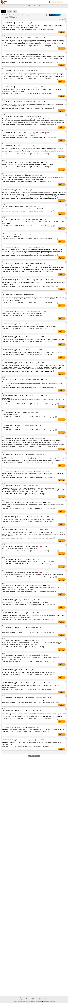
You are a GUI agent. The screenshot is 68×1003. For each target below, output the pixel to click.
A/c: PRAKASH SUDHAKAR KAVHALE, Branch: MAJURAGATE (20, 548)
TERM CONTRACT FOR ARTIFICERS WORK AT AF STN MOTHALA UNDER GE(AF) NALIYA (28, 672)
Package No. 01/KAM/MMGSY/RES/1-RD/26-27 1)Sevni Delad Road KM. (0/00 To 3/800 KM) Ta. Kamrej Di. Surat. (33, 729)
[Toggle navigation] (66, 2)
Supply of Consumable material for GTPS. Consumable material (19, 135)
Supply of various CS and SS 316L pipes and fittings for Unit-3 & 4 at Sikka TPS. (23, 313)
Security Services (20, 87)
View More (34, 756)
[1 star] (13, 15)
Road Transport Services (20, 37)
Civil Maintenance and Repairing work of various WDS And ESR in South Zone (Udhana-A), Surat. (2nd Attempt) (32, 574)
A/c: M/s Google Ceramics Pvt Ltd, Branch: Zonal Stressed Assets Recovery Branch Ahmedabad (28, 700)
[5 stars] (20, 15)
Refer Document (10, 29)
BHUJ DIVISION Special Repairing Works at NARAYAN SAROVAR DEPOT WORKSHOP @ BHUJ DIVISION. (32, 352)
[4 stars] (18, 15)
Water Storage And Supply (20, 263)
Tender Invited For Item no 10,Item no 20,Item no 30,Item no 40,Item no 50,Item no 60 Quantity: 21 (28, 164)
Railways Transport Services (20, 175)
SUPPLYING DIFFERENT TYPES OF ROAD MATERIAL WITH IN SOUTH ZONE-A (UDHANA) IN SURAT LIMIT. (33, 630)
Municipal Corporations (20, 438)
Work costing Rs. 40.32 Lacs (10, 427)
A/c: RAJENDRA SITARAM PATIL (11, 236)
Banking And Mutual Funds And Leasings (20, 234)
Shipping (18, 600)
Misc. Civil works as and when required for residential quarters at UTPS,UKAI (23, 208)
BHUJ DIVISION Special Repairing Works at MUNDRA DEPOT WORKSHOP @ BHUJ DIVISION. (29, 326)
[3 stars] (16, 15)
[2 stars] (15, 15)
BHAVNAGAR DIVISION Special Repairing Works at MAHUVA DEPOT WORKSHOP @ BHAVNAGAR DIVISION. (33, 339)
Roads (18, 412)
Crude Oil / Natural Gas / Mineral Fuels (20, 23)
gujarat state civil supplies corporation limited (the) (41, 15)
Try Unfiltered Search (55, 15)
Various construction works (9, 414)
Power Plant (19, 101)
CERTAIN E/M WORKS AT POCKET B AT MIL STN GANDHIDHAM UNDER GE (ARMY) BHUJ (28, 519)
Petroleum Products (20, 655)
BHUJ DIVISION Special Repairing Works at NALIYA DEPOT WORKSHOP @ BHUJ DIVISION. (28, 561)
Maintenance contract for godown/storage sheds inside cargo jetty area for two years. (25, 602)
